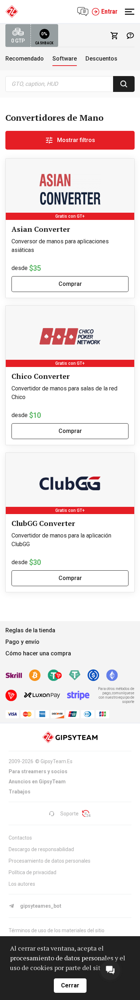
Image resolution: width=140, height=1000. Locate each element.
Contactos (20, 838)
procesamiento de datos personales (61, 957)
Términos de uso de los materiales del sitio (56, 930)
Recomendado (24, 58)
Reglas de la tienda (30, 630)
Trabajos (20, 792)
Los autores (22, 884)
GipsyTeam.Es (57, 761)
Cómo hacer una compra (38, 653)
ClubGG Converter (43, 523)
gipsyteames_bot (40, 906)
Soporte (69, 814)
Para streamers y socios (38, 771)
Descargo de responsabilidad (41, 849)
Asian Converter (40, 229)
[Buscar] (124, 84)
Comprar (70, 283)
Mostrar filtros (76, 140)
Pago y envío (22, 641)
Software (64, 58)
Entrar (109, 11)
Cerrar (70, 985)
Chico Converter (40, 376)
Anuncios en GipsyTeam (37, 781)
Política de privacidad (32, 872)
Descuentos (101, 58)
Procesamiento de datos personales (49, 861)
